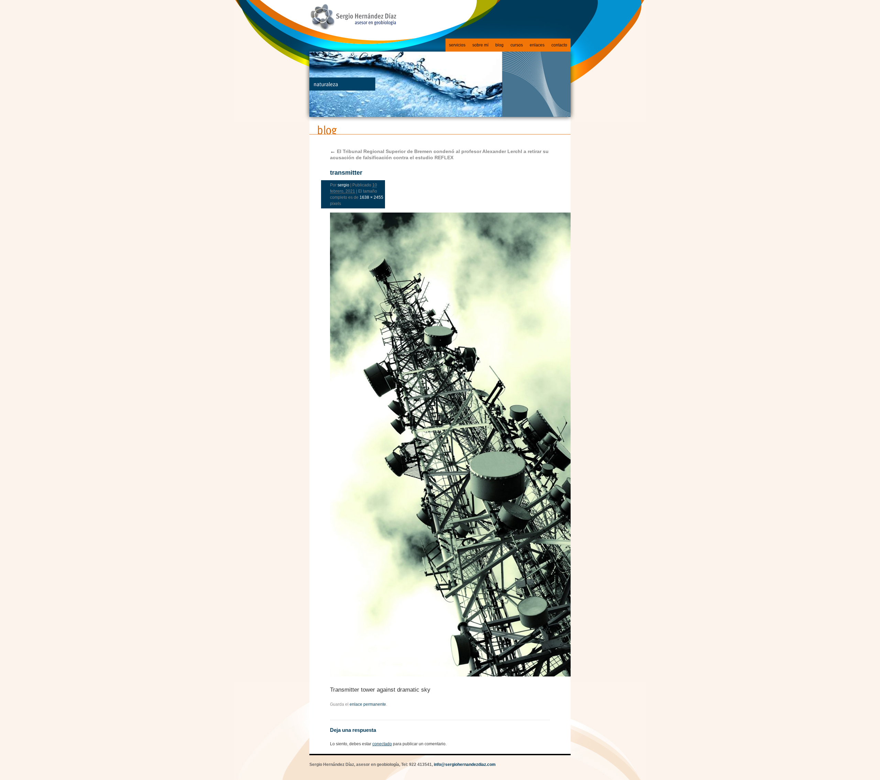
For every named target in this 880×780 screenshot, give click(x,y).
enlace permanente (368, 704)
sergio (343, 185)
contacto (559, 45)
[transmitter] (440, 444)
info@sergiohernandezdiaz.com (465, 764)
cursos (516, 45)
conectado (382, 743)
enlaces (537, 45)
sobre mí (480, 45)
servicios (457, 45)
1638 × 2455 (371, 197)
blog (499, 45)
